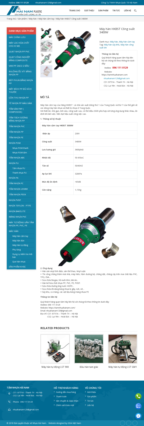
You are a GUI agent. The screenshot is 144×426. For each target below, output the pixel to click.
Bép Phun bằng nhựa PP (21, 82)
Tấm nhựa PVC (17, 126)
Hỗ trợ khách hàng (66, 388)
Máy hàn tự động (20, 245)
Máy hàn (33, 18)
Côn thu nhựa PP (19, 97)
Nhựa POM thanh (20, 148)
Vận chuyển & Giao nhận (67, 400)
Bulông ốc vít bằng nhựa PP (20, 73)
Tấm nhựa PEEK (17, 194)
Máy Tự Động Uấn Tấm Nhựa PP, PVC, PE (21, 224)
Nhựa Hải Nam (39, 423)
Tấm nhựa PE (16, 137)
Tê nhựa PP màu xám (20, 103)
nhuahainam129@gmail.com (48, 2)
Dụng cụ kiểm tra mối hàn (22, 255)
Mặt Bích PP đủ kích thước (20, 90)
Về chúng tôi (93, 388)
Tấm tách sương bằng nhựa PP (18, 119)
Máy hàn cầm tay (46, 18)
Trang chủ (74, 10)
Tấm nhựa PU (18, 168)
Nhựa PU (14, 163)
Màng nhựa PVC (17, 216)
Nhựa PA (13, 177)
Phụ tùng (16, 249)
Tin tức (116, 10)
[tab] (45, 97)
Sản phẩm (103, 10)
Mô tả (44, 97)
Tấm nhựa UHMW (18, 188)
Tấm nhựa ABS (16, 157)
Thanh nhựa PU (19, 172)
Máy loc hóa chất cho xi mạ (19, 44)
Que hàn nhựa (18, 261)
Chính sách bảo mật (65, 405)
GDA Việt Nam (74, 423)
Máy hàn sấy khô (111, 44)
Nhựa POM (15, 142)
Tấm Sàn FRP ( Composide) (16, 110)
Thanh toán (61, 396)
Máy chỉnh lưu (17, 37)
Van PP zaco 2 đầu (19, 65)
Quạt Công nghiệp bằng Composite (19, 59)
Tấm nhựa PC (16, 183)
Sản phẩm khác (17, 266)
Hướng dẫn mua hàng (66, 392)
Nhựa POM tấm (19, 152)
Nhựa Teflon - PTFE (20, 205)
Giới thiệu (89, 10)
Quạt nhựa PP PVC (19, 51)
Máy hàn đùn (18, 240)
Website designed (57, 423)
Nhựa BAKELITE (17, 211)
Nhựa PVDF (15, 200)
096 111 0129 (22, 2)
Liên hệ (127, 10)
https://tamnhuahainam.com (115, 74)
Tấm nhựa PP (16, 131)
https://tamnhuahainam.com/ (62, 307)
